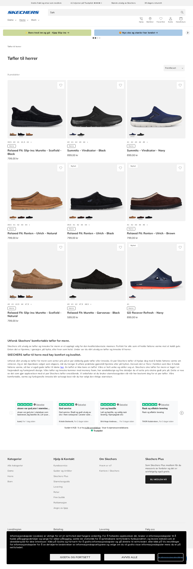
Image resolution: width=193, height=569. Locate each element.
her (62, 367)
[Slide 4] (99, 38)
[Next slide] (187, 32)
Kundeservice (61, 465)
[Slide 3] (97, 38)
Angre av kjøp (61, 508)
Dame (11, 20)
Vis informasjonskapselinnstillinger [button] (170, 557)
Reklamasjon (60, 502)
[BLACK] (21, 133)
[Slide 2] (95, 38)
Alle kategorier (15, 465)
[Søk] (182, 12)
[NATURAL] (13, 133)
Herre (22, 20)
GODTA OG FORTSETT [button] (75, 557)
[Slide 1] (93, 38)
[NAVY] (73, 133)
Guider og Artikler (63, 470)
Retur (56, 492)
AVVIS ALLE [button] (129, 557)
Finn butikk (59, 497)
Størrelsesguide (62, 481)
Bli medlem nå (158, 479)
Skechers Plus (61, 476)
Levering (58, 486)
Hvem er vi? (105, 465)
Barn (33, 20)
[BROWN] (29, 133)
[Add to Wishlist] (61, 85)
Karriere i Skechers (109, 470)
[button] (180, 20)
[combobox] (117, 12)
